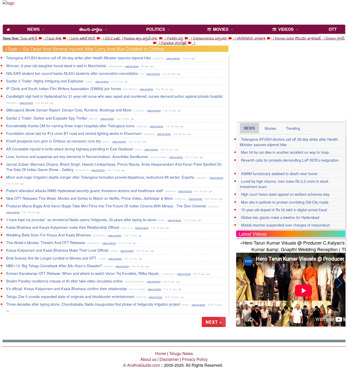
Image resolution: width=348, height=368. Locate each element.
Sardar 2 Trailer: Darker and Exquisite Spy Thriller (46, 118)
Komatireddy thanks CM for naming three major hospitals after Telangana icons (70, 125)
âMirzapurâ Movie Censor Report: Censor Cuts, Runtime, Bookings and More (68, 109)
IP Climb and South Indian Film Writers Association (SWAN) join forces (63, 88)
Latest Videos (252, 233)
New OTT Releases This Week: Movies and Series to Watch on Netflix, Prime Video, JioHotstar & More (89, 198)
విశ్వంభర (221, 38)
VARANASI (244, 38)
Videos (285, 29)
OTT (332, 29)
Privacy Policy (195, 359)
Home (160, 353)
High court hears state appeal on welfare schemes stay (285, 194)
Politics (155, 29)
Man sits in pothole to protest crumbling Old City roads (284, 202)
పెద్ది (180, 38)
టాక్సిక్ (33, 38)
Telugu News (181, 353)
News (33, 29)
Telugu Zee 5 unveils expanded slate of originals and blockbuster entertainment (70, 296)
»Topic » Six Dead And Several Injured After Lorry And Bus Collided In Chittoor (85, 48)
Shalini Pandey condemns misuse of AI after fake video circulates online (64, 281)
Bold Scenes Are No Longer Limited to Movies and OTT (51, 258)
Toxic (24, 38)
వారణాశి (259, 38)
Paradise (167, 42)
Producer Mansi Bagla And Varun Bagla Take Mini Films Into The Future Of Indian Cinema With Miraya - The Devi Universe (106, 205)
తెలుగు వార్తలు (90, 29)
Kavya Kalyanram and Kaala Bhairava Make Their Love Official (57, 250)
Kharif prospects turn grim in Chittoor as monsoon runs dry (53, 141)
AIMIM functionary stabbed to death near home (279, 173)
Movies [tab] (270, 128)
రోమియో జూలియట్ (308, 38)
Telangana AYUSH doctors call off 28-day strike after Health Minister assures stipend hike (78, 57)
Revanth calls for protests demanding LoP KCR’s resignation (290, 160)
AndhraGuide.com (143, 365)
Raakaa (129, 38)
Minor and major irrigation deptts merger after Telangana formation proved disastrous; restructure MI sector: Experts (100, 177)
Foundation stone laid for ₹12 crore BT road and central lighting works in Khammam (74, 133)
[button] (339, 283)
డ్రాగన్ (340, 38)
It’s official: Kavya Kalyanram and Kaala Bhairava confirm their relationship (66, 288)
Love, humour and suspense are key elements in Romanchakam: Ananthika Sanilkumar (77, 156)
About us (148, 359)
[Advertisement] (183, 11)
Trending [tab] (293, 128)
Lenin (75, 38)
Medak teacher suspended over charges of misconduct (285, 225)
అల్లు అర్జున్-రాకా (146, 38)
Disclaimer (169, 359)
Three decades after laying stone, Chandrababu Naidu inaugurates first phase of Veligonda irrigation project (93, 304)
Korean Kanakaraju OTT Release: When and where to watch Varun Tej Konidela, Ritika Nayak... (84, 273)
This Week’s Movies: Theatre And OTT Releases (45, 242)
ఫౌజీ (58, 38)
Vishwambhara (203, 38)
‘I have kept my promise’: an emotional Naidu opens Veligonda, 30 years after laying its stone (81, 219)
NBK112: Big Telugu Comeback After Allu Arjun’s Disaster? (54, 265)
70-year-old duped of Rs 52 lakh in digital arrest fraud (284, 209)
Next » (214, 322)
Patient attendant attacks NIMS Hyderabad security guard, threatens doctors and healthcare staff (84, 190)
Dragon (331, 38)
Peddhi (172, 38)
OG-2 (109, 38)
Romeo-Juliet (284, 38)
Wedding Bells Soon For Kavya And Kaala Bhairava (48, 234)
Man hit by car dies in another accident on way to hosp (285, 152)
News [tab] (249, 128)
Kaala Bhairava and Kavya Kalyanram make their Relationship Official (62, 227)
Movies (220, 29)
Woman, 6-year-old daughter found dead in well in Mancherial (56, 65)
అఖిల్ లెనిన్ (87, 38)
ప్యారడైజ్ (180, 42)
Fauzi (51, 38)
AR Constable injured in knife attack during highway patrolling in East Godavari (69, 148)
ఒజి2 (117, 38)
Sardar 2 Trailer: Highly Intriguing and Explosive (44, 80)
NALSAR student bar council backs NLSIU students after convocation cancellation (72, 73)
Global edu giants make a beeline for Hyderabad (280, 217)
